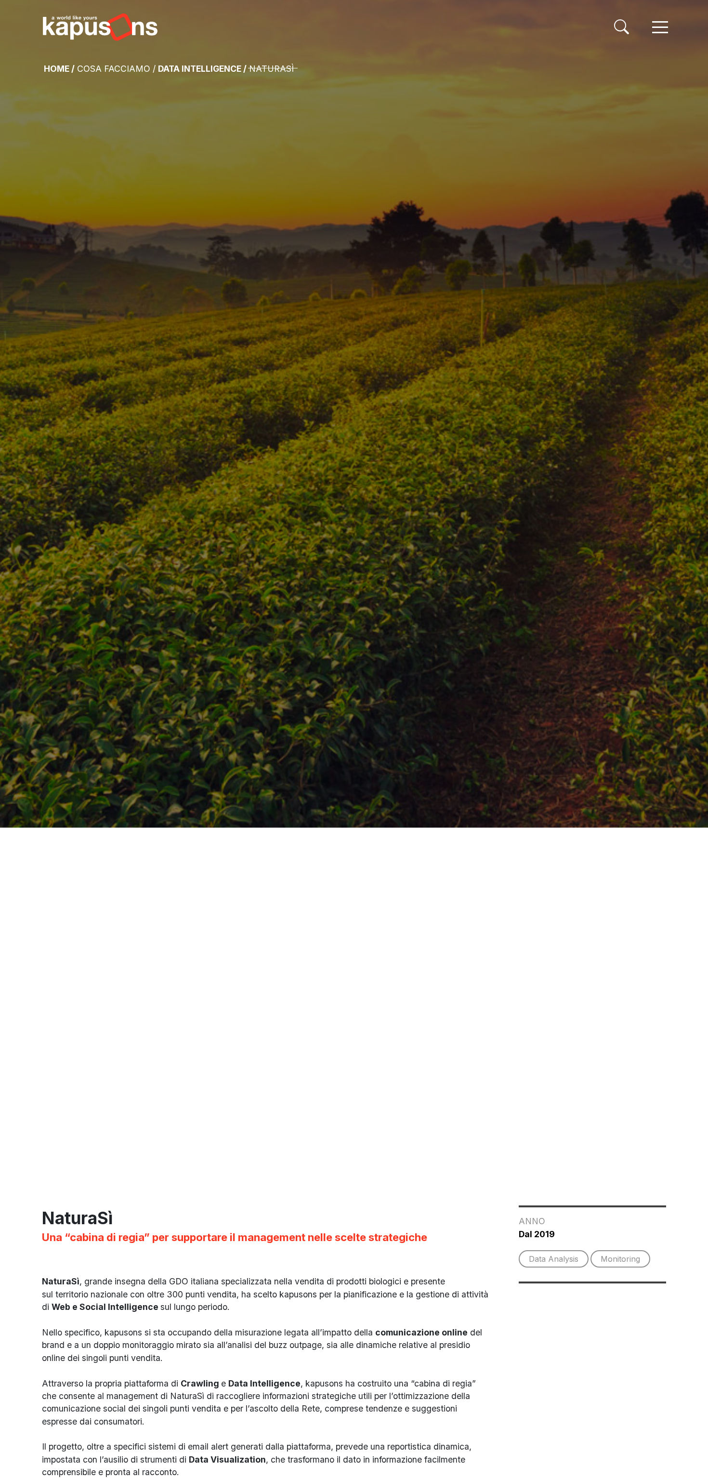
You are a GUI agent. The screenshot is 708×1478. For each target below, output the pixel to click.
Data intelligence (199, 69)
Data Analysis (553, 1259)
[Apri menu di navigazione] (660, 27)
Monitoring (620, 1259)
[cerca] (621, 27)
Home (56, 69)
